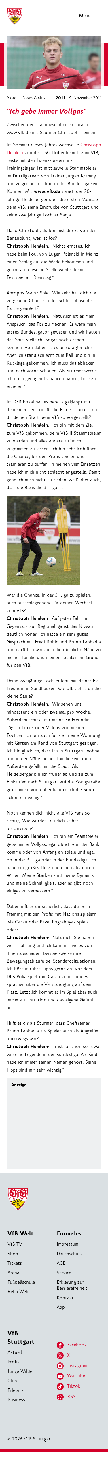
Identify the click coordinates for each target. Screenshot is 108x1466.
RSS (71, 1397)
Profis (13, 1362)
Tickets (14, 1263)
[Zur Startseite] (14, 23)
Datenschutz (70, 1254)
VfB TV (14, 1244)
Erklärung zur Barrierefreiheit (72, 1285)
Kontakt (65, 1298)
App (61, 1307)
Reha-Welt (18, 1292)
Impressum (67, 1244)
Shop (12, 1254)
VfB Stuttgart (21, 1337)
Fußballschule (21, 1282)
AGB (61, 1263)
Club (12, 1381)
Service (64, 1273)
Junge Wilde (19, 1371)
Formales (69, 1233)
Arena (13, 1273)
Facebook (77, 1345)
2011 (60, 98)
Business (16, 1400)
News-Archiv (34, 97)
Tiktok (73, 1386)
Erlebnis (15, 1390)
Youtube (76, 1376)
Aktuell (13, 97)
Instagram (77, 1365)
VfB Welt (20, 1233)
